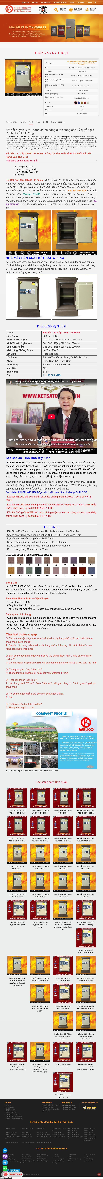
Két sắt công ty (88, 1132)
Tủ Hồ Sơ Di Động (43, 1161)
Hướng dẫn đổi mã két (60, 2)
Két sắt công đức (89, 1134)
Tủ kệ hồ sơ (87, 1161)
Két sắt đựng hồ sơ (90, 1136)
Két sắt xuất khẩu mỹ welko (51, 1105)
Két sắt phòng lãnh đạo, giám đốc (89, 1139)
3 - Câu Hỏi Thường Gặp (29, 172)
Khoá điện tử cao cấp (44, 1142)
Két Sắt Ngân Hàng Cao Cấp (14, 1119)
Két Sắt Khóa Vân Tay (44, 1136)
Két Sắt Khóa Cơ (27, 1136)
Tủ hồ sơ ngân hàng (74, 1159)
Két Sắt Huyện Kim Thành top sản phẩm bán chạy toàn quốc (63, 1036)
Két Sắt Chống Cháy (12, 1113)
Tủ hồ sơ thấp (26, 1155)
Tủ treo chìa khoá (89, 1155)
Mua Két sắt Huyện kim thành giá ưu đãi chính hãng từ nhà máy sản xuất (85, 1066)
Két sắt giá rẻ (57, 1132)
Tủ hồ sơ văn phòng (59, 1159)
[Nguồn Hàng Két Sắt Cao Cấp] (51, 565)
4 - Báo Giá (19, 174)
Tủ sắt (86, 1157)
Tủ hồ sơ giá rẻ (42, 1159)
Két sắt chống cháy (59, 1134)
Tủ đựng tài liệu (11, 1159)
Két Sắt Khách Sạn (11, 1111)
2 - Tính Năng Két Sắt (27, 169)
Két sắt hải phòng (27, 1128)
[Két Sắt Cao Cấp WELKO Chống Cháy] (29, 232)
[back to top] (99, 1174)
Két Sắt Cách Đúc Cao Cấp (14, 1117)
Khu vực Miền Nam (69, 1109)
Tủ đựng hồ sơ (26, 1159)
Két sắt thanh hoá (89, 1128)
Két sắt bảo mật (11, 1134)
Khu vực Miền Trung (69, 1107)
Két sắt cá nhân (26, 1134)
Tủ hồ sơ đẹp (10, 1155)
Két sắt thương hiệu (43, 1134)
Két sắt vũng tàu (73, 1128)
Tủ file (70, 1157)
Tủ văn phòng (88, 1159)
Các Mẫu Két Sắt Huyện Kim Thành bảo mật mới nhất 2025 (40, 1008)
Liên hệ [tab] (45, 122)
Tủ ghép (39, 1157)
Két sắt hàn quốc (42, 1132)
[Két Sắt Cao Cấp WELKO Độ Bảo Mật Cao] (51, 739)
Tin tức (72, 2)
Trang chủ (26, 2)
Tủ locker (56, 1157)
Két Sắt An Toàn (10, 1109)
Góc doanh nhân (45, 2)
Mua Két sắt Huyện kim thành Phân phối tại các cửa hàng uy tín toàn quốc (17, 1066)
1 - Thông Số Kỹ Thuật (24, 166)
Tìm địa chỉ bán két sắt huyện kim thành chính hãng (40, 924)
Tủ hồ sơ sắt (72, 1155)
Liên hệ (90, 2)
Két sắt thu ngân (73, 1134)
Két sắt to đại (72, 1132)
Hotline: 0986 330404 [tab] (58, 122)
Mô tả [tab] (31, 122)
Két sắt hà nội (88, 1130)
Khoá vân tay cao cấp (28, 1142)
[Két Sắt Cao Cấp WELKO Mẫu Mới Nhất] (29, 297)
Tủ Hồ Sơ (8, 1105)
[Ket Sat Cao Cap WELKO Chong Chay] (74, 232)
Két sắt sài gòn (10, 1128)
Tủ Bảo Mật (46, 1111)
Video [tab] (38, 122)
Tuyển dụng (81, 2)
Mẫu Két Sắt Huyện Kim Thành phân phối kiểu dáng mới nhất (86, 1036)
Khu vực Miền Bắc (69, 1105)
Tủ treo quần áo (27, 1157)
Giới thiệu (35, 2)
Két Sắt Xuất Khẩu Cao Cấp (51, 1109)
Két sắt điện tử (73, 1130)
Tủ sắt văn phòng (42, 1155)
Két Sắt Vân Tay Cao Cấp (13, 1115)
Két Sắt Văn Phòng (48, 1107)
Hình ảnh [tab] (23, 122)
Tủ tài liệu (56, 1155)
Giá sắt (8, 1157)
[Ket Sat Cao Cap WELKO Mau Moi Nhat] (74, 297)
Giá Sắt (70, 1161)
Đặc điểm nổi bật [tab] (11, 122)
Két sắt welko (26, 1132)
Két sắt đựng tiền (11, 1132)
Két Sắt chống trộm (12, 1142)
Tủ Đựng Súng (10, 1107)
